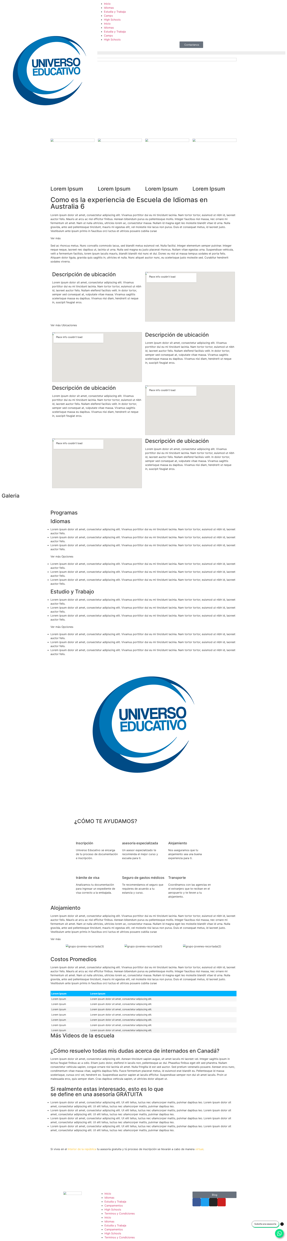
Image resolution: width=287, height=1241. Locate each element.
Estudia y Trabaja (115, 11)
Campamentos (113, 1205)
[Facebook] (196, 1202)
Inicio (107, 3)
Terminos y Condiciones (119, 1213)
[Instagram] (213, 1202)
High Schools (112, 19)
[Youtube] (221, 1202)
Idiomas (109, 7)
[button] (143, 238)
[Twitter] (205, 1202)
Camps (108, 15)
